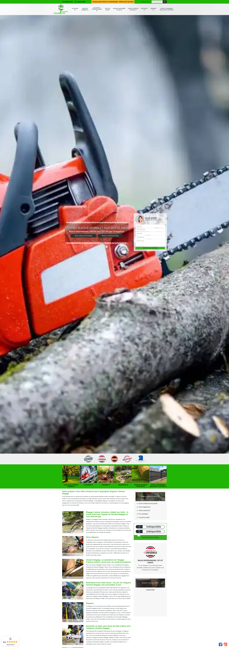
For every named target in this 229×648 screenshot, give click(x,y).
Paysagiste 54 (144, 9)
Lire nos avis (10, 644)
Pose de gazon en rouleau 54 (133, 9)
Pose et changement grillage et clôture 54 (167, 9)
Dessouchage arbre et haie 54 (119, 9)
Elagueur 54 (75, 9)
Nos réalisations (83, 236)
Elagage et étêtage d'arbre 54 (97, 9)
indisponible (68, 2)
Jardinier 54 (153, 9)
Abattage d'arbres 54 (84, 9)
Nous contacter (110, 236)
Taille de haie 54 (107, 9)
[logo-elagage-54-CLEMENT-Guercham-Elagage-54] (60, 9)
